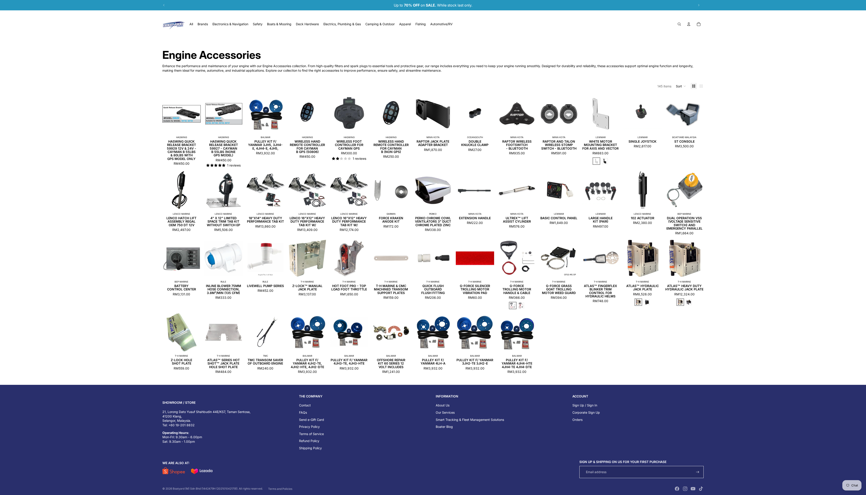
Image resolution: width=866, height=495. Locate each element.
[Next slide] (699, 5)
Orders (577, 420)
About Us (442, 405)
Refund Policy (309, 441)
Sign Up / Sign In (584, 405)
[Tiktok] (701, 488)
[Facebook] (677, 488)
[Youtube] (693, 488)
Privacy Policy (309, 427)
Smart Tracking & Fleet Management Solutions (470, 420)
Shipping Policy (310, 448)
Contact (305, 405)
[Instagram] (685, 488)
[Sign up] (697, 472)
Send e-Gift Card (311, 420)
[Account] (689, 24)
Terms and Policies (280, 488)
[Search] (679, 24)
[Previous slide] (164, 5)
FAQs (303, 412)
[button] (681, 86)
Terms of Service (311, 434)
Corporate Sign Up (586, 412)
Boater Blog (444, 427)
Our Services (445, 412)
